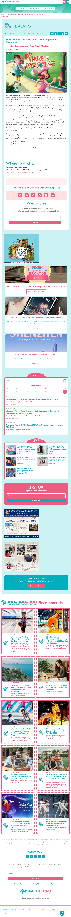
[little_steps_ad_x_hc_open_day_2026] (36, 248)
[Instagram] (43, 856)
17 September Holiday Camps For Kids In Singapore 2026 (26, 459)
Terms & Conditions (54, 909)
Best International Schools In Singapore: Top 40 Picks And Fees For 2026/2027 (57, 459)
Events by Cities (51, 884)
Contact (28, 909)
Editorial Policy (44, 909)
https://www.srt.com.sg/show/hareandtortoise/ (21, 172)
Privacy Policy (65, 909)
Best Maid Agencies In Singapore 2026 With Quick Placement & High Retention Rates (58, 448)
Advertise (22, 909)
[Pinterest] (39, 856)
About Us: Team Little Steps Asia (9, 909)
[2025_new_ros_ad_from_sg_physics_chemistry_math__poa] (36, 523)
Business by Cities (20, 884)
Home (3, 14)
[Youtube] (35, 856)
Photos (4, 913)
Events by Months (36, 884)
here (48, 148)
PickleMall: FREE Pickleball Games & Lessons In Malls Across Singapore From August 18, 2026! (25, 471)
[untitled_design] (36, 556)
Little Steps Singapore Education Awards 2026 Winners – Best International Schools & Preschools (26, 448)
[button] (52, 33)
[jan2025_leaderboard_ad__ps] (35, 8)
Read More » (20, 454)
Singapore (9, 14)
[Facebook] (27, 856)
